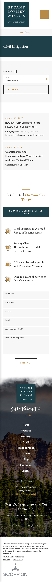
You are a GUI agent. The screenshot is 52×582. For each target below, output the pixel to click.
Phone (8, 311)
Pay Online (26, 465)
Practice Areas (26, 447)
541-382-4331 (26, 32)
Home (26, 424)
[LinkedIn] (26, 415)
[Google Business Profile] (21, 415)
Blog (26, 459)
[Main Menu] (44, 14)
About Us (26, 430)
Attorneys (26, 436)
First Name (9, 294)
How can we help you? (14, 338)
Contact (26, 470)
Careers (26, 453)
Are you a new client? (14, 329)
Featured (7, 71)
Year (7, 77)
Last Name (9, 302)
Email (7, 320)
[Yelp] (30, 415)
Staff (26, 442)
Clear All (15, 89)
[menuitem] (26, 425)
